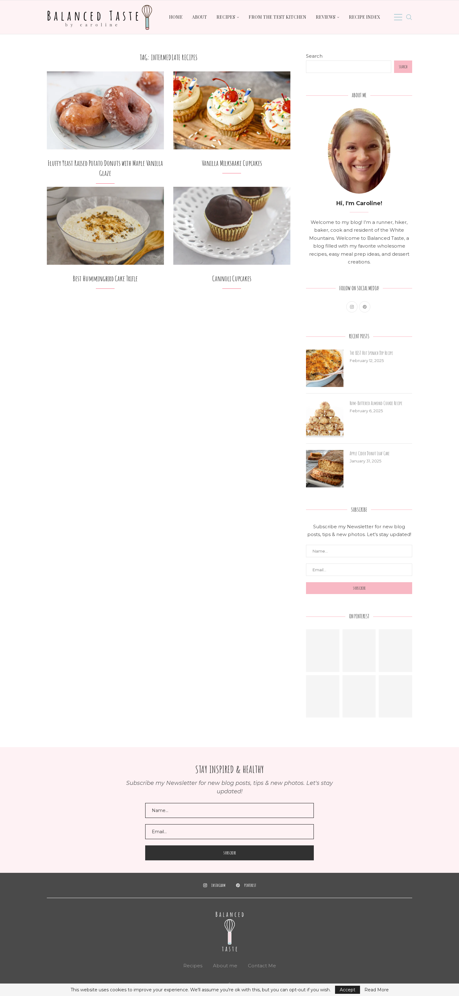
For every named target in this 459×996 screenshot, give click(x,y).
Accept (347, 990)
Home (176, 17)
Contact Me (262, 966)
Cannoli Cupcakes (231, 278)
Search (314, 56)
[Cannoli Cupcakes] (231, 226)
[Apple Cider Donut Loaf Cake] (324, 468)
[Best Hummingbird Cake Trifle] (105, 226)
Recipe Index (364, 17)
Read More (376, 990)
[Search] (409, 17)
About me (225, 966)
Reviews (325, 17)
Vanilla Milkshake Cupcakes (232, 163)
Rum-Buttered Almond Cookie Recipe (376, 403)
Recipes (225, 17)
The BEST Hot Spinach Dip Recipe (371, 353)
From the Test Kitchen (277, 17)
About (199, 17)
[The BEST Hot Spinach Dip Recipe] (324, 368)
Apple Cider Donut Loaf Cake (370, 453)
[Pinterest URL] (322, 651)
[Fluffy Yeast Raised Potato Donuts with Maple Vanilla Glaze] (105, 110)
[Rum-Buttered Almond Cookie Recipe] (324, 418)
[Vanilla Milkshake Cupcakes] (231, 110)
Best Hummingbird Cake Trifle (105, 278)
